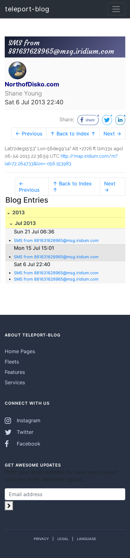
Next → (112, 133)
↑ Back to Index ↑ (73, 133)
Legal (62, 539)
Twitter (24, 432)
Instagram (27, 420)
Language (86, 539)
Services (15, 382)
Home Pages (20, 351)
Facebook (27, 443)
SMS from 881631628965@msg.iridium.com (56, 240)
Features (15, 372)
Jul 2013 (25, 223)
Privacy (41, 539)
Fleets (12, 361)
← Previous (28, 133)
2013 (18, 212)
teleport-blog (27, 9)
